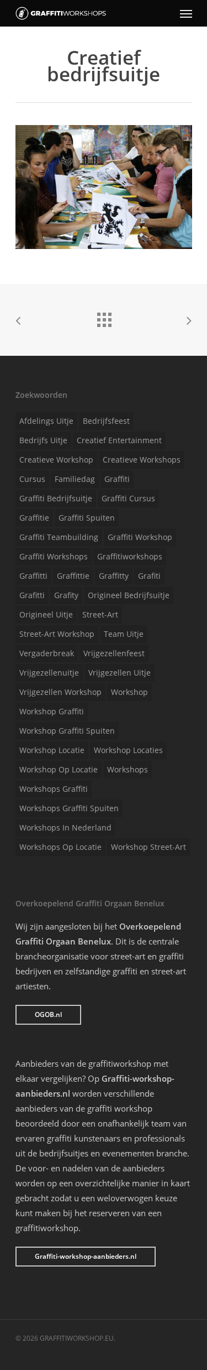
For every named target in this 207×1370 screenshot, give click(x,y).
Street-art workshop (56, 634)
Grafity (66, 595)
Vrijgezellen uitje (119, 672)
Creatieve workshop (56, 459)
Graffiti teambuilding (58, 537)
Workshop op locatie (58, 769)
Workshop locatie (51, 750)
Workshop (129, 692)
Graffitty (114, 575)
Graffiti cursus (128, 498)
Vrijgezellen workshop (60, 692)
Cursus (32, 479)
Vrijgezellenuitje (49, 672)
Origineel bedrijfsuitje (128, 595)
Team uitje (124, 634)
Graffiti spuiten (87, 517)
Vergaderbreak (46, 653)
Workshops (127, 769)
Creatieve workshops (142, 459)
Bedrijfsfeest (106, 421)
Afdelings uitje (46, 421)
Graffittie (73, 575)
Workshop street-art (148, 847)
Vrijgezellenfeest (114, 653)
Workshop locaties (128, 750)
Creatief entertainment (119, 440)
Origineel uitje (46, 614)
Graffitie (34, 517)
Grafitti (32, 595)
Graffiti (117, 479)
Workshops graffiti (53, 788)
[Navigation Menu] (186, 13)
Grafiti (149, 575)
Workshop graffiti (51, 711)
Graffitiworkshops (129, 556)
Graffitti (33, 575)
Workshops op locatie (60, 847)
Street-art (100, 614)
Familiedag (75, 479)
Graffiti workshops (53, 556)
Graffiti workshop (140, 537)
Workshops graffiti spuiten (69, 808)
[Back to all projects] (104, 317)
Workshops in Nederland (65, 827)
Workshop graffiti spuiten (67, 730)
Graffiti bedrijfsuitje (55, 498)
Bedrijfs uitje (43, 440)
